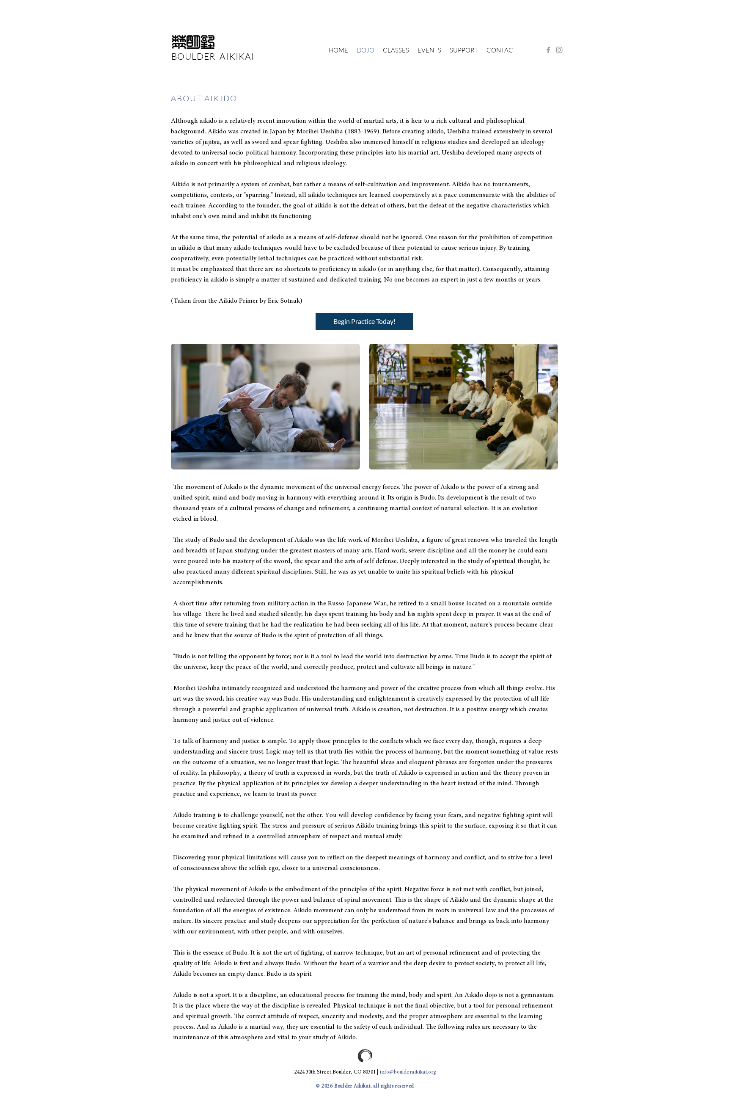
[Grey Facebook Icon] (548, 50)
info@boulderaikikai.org (407, 1072)
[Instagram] (559, 50)
